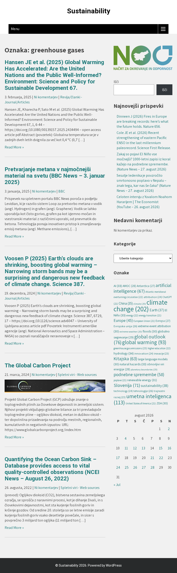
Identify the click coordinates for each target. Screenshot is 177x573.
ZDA (162, 403)
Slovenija (127, 385)
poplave (120, 380)
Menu (15, 28)
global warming (144, 342)
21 (152, 457)
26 (135, 467)
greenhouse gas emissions (130, 348)
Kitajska (125, 359)
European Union (144, 321)
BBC (61, 191)
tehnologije (143, 391)
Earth (157, 310)
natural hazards (133, 364)
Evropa (163, 321)
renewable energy (142, 380)
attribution (153, 297)
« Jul (117, 484)
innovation (143, 353)
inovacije (161, 353)
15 (160, 448)
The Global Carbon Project (38, 365)
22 (161, 457)
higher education (159, 348)
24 (118, 467)
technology (123, 391)
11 (126, 448)
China (126, 303)
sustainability (154, 385)
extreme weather (131, 331)
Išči (116, 81)
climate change (140, 305)
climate (139, 303)
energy (132, 315)
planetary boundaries (144, 369)
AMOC (129, 286)
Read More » (14, 147)
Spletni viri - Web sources (77, 374)
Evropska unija (125, 326)
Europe (123, 320)
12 (135, 448)
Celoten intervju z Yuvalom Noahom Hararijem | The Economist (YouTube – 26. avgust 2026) (144, 201)
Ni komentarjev (46, 97)
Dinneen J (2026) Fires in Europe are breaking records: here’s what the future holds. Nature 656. (142, 121)
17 (118, 457)
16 (169, 448)
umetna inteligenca (142, 399)
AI (118, 286)
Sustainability (88, 11)
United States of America (141, 403)
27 (144, 467)
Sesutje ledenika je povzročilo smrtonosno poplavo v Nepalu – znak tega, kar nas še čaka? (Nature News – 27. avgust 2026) (144, 183)
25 (127, 467)
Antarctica (146, 286)
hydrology (124, 353)
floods (150, 331)
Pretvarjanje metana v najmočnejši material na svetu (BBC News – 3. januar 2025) (55, 175)
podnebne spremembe (139, 374)
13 (143, 448)
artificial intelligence (142, 288)
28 (152, 467)
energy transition (150, 315)
